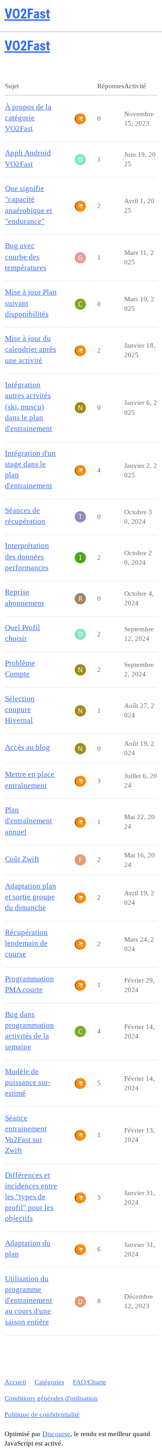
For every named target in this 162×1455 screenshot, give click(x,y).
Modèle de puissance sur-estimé (28, 1082)
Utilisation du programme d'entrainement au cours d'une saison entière (28, 1300)
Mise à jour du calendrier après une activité (30, 349)
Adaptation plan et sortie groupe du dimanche (30, 897)
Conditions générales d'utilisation (51, 1398)
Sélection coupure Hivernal (20, 709)
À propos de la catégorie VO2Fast (28, 118)
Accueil (15, 1382)
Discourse (56, 1433)
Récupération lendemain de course (26, 943)
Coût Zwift (22, 859)
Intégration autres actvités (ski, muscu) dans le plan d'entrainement (28, 407)
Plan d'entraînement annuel (28, 821)
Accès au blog (27, 747)
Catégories (49, 1382)
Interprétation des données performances (27, 556)
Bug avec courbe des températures (25, 256)
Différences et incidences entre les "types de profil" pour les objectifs (31, 1197)
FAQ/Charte (89, 1382)
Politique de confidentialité (42, 1414)
